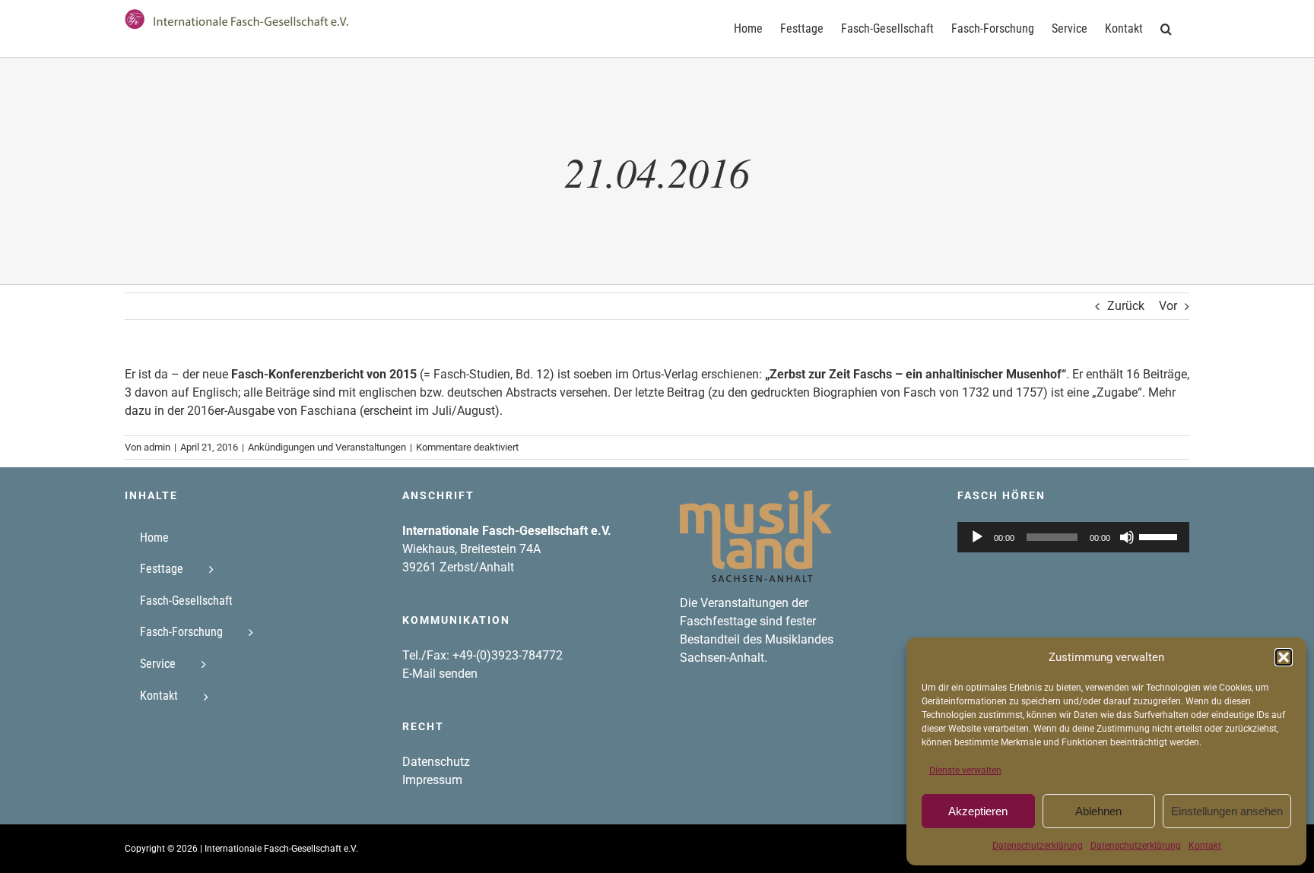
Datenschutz (436, 761)
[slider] (1160, 535)
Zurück (1125, 306)
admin (157, 447)
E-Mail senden (440, 673)
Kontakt (1205, 845)
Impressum (432, 780)
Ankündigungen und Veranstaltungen (327, 447)
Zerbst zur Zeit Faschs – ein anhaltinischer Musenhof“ (918, 374)
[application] (1073, 537)
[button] (1283, 657)
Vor (1168, 306)
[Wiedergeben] (977, 537)
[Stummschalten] (1127, 537)
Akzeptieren (978, 811)
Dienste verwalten (965, 770)
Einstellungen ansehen (1227, 811)
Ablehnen (1098, 811)
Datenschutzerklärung (1037, 845)
